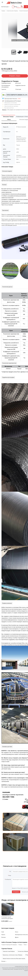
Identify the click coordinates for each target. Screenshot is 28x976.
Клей (2, 932)
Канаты (3, 934)
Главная (3, 10)
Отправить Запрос (14, 76)
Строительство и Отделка (12, 10)
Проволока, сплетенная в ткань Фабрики (12, 955)
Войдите (4, 109)
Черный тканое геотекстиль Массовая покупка (14, 958)
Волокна (3, 937)
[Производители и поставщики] (14, 2)
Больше (3, 961)
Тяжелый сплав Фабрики (9, 951)
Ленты (16, 932)
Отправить (16, 892)
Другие (16, 937)
